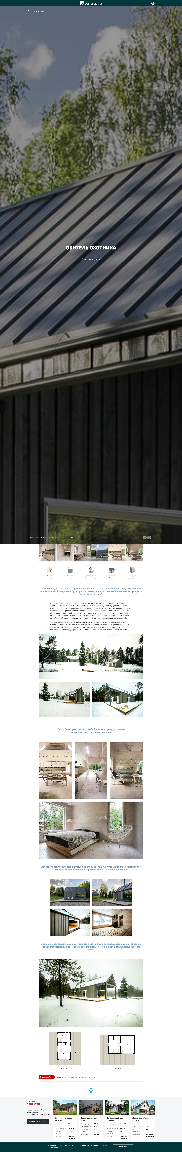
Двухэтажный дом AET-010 (63, 1119)
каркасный (132, 578)
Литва (49, 578)
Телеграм (71, 1077)
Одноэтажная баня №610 (89, 1119)
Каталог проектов (33, 1102)
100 (69, 578)
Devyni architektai (91, 578)
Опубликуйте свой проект (38, 1121)
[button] (40, 552)
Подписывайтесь (46, 1077)
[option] (48, 552)
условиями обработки (100, 1145)
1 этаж (111, 578)
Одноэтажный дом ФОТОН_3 (140, 1119)
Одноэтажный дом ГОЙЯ (115, 1119)
